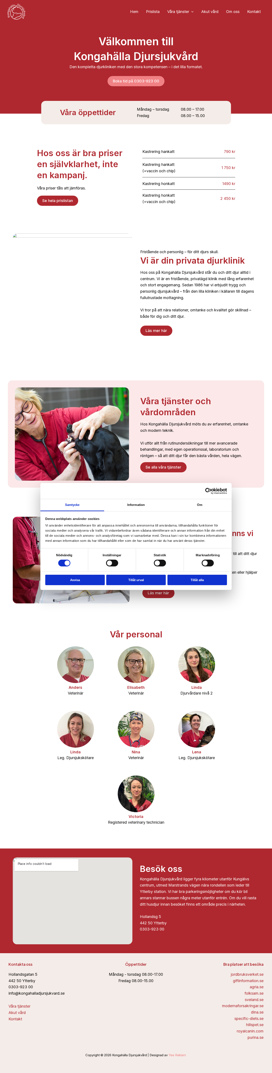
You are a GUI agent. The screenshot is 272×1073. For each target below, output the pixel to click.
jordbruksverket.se (247, 974)
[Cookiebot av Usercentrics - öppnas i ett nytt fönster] (208, 491)
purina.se (256, 1037)
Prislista (153, 11)
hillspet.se (255, 1024)
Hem (134, 11)
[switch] (112, 563)
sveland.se (254, 999)
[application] (191, 12)
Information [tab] (136, 505)
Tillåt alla (197, 580)
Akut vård (209, 11)
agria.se (257, 987)
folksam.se (254, 993)
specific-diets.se (249, 1018)
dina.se (257, 1012)
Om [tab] (199, 505)
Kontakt (254, 11)
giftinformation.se (248, 980)
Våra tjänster (178, 11)
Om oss (232, 11)
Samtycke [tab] (72, 505)
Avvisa (75, 580)
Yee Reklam (178, 1055)
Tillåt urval (136, 580)
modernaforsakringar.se (243, 1006)
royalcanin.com (250, 1031)
